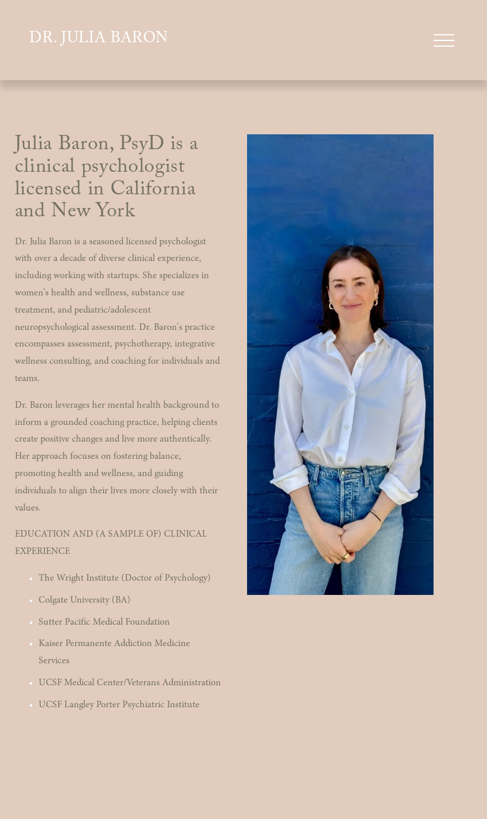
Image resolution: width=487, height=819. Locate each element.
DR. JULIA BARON (99, 40)
